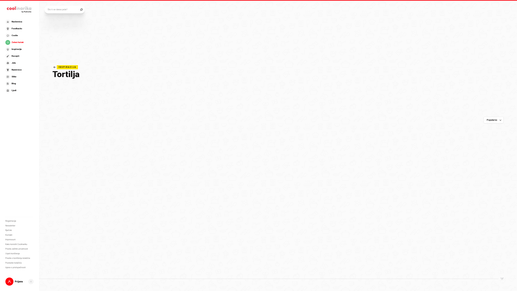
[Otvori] (31, 281)
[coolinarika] (19, 9)
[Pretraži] (81, 9)
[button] (19, 56)
